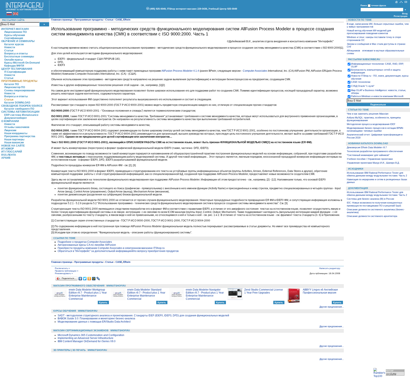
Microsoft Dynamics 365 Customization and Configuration (91, 335)
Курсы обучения (14, 35)
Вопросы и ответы (16, 53)
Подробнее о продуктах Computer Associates (85, 241)
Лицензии (10, 130)
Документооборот (15, 117)
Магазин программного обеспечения (78, 285)
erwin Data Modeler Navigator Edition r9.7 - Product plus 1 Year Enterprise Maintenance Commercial (205, 294)
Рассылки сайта (13, 20)
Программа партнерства (19, 136)
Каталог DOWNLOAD (17, 102)
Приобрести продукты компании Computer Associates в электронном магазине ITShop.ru (111, 248)
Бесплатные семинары (19, 56)
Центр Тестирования (16, 68)
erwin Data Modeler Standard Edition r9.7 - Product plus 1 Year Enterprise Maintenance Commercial (146, 294)
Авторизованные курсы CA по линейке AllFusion (87, 244)
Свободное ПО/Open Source (21, 105)
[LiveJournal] (98, 278)
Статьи (8, 50)
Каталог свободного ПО (19, 108)
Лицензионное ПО (15, 32)
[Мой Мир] (94, 278)
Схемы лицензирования (19, 90)
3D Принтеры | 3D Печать (69, 350)
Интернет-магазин (15, 29)
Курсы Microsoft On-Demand (22, 62)
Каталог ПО (11, 84)
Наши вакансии (14, 142)
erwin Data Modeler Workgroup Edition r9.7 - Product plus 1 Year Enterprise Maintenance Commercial (88, 294)
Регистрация (400, 16)
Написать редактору (329, 268)
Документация (358, 188)
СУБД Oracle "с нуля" (362, 86)
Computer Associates (255, 70)
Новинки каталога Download (368, 143)
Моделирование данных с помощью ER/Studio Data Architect (94, 321)
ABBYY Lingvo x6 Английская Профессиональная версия (320, 291)
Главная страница (61, 19)
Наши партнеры (14, 139)
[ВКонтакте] (80, 278)
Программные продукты (19, 81)
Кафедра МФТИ (14, 65)
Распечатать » (62, 268)
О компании (10, 121)
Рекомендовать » (64, 273)
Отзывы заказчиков (16, 127)
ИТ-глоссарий (11, 151)
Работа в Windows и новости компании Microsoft (377, 96)
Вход (404, 13)
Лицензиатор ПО (14, 87)
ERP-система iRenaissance (21, 114)
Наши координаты (15, 133)
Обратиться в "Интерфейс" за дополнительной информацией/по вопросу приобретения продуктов (118, 251)
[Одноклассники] (89, 278)
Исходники (355, 168)
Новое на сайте (13, 145)
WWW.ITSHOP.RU (116, 285)
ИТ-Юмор (7, 148)
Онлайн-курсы (13, 59)
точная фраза (378, 5)
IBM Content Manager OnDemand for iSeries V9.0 (87, 341)
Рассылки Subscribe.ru (364, 59)
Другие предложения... (331, 306)
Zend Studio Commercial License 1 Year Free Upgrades (263, 291)
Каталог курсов (14, 44)
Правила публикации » (66, 271)
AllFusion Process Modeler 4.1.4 (180, 70)
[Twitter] (85, 278)
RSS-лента (8, 154)
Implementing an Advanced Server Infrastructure (85, 338)
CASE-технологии (360, 82)
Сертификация (13, 38)
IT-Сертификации (15, 71)
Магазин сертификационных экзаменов (80, 330)
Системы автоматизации (20, 111)
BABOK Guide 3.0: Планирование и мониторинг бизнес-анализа (96, 318)
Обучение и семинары (18, 41)
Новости (9, 47)
